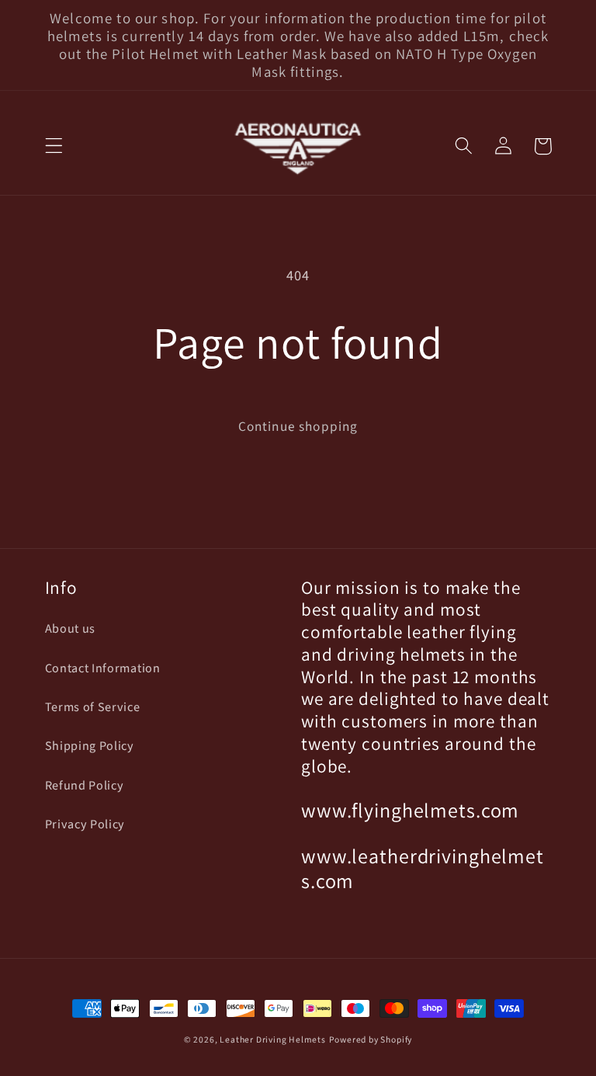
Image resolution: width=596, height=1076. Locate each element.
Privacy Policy (85, 824)
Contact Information (103, 668)
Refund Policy (84, 785)
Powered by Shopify (371, 1039)
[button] (54, 146)
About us (70, 628)
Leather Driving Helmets (273, 1039)
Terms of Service (92, 707)
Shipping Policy (89, 746)
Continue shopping (298, 426)
